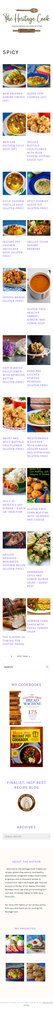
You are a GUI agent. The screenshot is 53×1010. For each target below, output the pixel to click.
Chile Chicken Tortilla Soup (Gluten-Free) (13, 205)
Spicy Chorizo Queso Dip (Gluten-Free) (38, 205)
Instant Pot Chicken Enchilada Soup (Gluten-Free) (13, 249)
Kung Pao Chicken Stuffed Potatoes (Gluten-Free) (37, 378)
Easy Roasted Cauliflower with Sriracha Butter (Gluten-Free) (14, 375)
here (12, 908)
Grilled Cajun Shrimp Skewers (37, 245)
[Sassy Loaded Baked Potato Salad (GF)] (15, 972)
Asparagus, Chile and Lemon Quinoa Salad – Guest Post (38, 579)
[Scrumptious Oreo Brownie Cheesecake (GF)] (36, 944)
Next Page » (23, 656)
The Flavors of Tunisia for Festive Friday (14, 640)
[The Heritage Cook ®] (26, 34)
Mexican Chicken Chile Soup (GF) (13, 145)
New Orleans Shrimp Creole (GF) (14, 97)
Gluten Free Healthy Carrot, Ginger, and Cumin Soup (36, 316)
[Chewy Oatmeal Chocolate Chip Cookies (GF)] (36, 972)
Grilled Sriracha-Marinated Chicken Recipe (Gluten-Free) (14, 561)
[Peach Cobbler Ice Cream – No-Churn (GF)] (15, 944)
